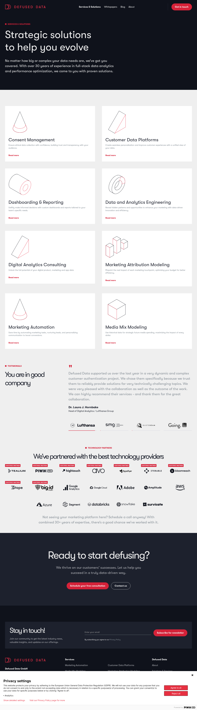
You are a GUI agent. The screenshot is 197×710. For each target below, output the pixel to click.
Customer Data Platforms (121, 665)
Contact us (121, 586)
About (155, 665)
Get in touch (181, 7)
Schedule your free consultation (87, 586)
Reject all (176, 693)
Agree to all (176, 687)
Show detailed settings (14, 700)
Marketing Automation (76, 665)
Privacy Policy (115, 640)
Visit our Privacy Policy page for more (47, 700)
